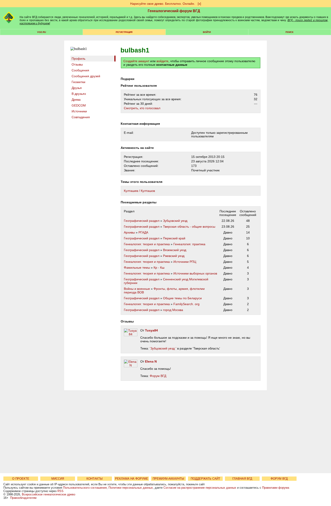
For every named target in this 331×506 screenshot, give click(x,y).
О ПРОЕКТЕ (20, 478)
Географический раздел (141, 220)
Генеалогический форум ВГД (174, 11)
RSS (60, 491)
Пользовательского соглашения (85, 487)
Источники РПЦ (184, 261)
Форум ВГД (158, 376)
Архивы (129, 232)
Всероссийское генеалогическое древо (48, 494)
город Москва (173, 310)
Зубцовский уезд (175, 220)
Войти (207, 32)
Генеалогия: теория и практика (147, 244)
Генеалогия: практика (189, 244)
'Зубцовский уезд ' (163, 348)
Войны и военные (137, 288)
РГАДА (143, 232)
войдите (162, 61)
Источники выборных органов (195, 273)
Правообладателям (23, 497)
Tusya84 (151, 330)
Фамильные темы (137, 267)
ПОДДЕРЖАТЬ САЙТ (205, 478)
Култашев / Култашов (139, 191)
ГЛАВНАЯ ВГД (242, 478)
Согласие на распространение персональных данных (199, 487)
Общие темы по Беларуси (182, 298)
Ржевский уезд (173, 256)
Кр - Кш (159, 267)
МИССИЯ (57, 478)
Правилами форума (275, 487)
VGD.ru (41, 32)
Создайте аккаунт (136, 61)
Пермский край (174, 238)
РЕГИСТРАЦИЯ (124, 32)
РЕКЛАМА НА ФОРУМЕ (131, 478)
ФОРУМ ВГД (279, 478)
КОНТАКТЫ (94, 478)
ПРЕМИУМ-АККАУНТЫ (168, 478)
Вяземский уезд (174, 250)
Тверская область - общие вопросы (189, 226)
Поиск (289, 32)
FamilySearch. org (186, 304)
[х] (199, 3)
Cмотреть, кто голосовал (142, 108)
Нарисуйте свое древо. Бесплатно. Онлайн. (162, 3)
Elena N (151, 361)
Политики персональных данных (131, 487)
